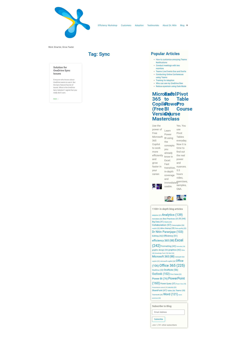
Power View (181, 284)
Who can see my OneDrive (167, 83)
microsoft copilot (167, 261)
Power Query (168, 283)
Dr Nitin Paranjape (167, 231)
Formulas (180, 246)
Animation (157, 219)
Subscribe (158, 319)
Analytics (172, 215)
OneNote (171, 270)
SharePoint (159, 290)
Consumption (178, 225)
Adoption (139, 25)
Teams (180, 290)
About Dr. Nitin (170, 25)
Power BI (160, 278)
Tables (171, 290)
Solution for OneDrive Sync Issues (61, 70)
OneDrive (157, 270)
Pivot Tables (175, 274)
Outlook (161, 273)
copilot (156, 228)
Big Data (158, 222)
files (181, 83)
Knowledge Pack (161, 253)
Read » (56, 99)
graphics (174, 250)
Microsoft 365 (163, 256)
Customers (126, 25)
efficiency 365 (163, 240)
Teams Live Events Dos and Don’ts (171, 71)
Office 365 (172, 265)
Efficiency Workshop (107, 25)
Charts (168, 222)
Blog (182, 25)
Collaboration (161, 225)
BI (182, 218)
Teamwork (157, 295)
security (172, 287)
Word (170, 294)
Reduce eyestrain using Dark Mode (171, 86)
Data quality (180, 228)
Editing (157, 236)
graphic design (160, 250)
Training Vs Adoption (165, 80)
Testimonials (153, 25)
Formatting (168, 246)
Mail (171, 253)
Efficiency (171, 235)
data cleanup (167, 228)
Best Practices (171, 219)
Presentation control (160, 287)
